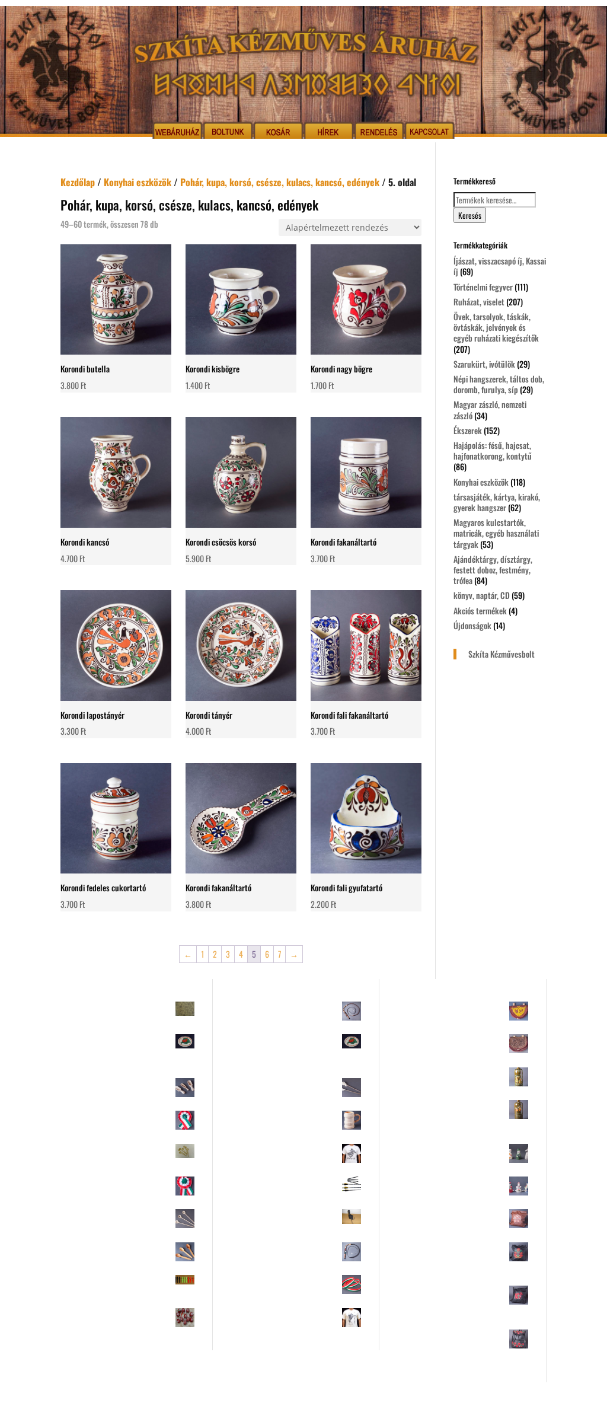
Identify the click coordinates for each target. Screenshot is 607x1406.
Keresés (469, 215)
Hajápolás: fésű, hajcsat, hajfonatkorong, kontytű (492, 450)
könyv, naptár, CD (481, 595)
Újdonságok (472, 625)
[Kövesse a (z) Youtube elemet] (315, 1391)
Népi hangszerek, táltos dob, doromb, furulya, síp (498, 384)
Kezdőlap (77, 182)
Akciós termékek (480, 610)
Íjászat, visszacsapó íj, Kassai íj (499, 266)
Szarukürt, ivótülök (484, 364)
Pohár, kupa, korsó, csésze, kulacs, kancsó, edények (279, 182)
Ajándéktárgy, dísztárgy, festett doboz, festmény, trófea (492, 569)
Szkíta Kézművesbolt (501, 654)
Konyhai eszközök (137, 182)
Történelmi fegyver (483, 286)
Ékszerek (467, 430)
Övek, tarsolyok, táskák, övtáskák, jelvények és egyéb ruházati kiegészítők (496, 327)
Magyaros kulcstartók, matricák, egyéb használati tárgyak (496, 533)
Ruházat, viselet (478, 301)
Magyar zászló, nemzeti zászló (489, 409)
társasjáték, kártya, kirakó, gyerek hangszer (496, 502)
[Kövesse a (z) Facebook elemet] (291, 1391)
